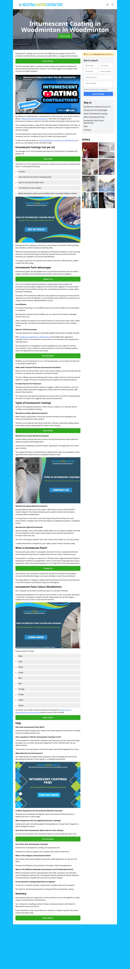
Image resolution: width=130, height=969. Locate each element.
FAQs (86, 126)
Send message (98, 94)
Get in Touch (48, 61)
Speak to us (48, 279)
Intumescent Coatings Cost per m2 (97, 106)
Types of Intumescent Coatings (96, 113)
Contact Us (48, 568)
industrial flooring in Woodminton (34, 119)
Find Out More (48, 356)
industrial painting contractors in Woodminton (57, 140)
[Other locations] (107, 4)
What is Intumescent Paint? (94, 117)
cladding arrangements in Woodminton (34, 337)
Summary (87, 130)
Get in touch (65, 36)
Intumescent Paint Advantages (95, 110)
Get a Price (48, 159)
